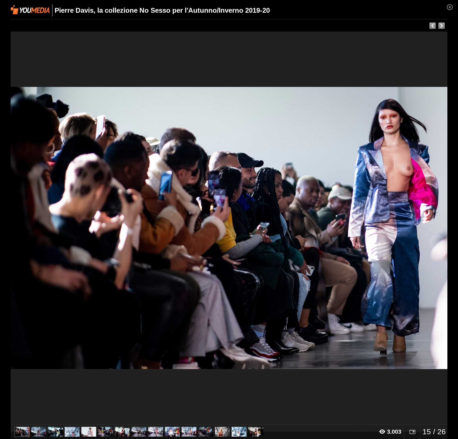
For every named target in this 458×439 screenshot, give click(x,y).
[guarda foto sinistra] (54, 228)
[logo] (30, 9)
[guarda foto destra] (272, 228)
